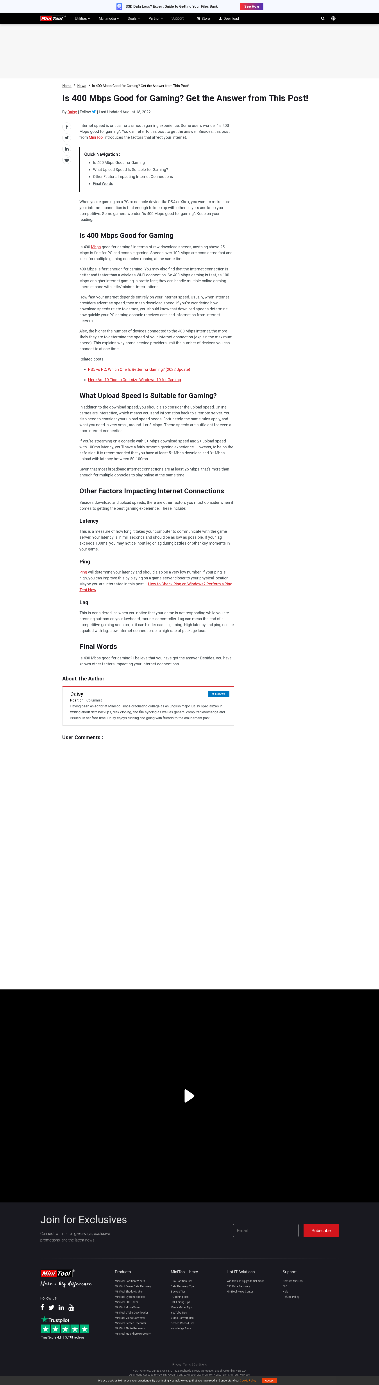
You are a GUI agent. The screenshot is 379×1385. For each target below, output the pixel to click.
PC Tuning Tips (180, 1296)
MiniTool (96, 137)
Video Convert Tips (182, 1317)
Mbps (96, 247)
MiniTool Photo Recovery (130, 1328)
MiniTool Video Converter (130, 1317)
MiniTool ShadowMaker (129, 1291)
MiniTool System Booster (130, 1296)
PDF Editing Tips (180, 1302)
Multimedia (108, 18)
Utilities (81, 18)
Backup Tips (178, 1291)
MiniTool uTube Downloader (131, 1312)
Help (285, 1291)
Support (178, 18)
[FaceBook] (42, 1308)
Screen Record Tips (183, 1323)
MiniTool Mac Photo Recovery (133, 1333)
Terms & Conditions (195, 1364)
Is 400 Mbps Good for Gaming (119, 162)
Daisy (72, 112)
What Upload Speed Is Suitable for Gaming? (130, 169)
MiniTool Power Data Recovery (133, 1286)
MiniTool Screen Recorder (130, 1323)
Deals (133, 18)
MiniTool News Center (240, 1291)
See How (251, 6)
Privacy (176, 1364)
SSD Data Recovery (238, 1286)
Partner (154, 18)
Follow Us (220, 694)
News (81, 86)
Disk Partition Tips (182, 1281)
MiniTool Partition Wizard (130, 1281)
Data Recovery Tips (182, 1286)
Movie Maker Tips (181, 1307)
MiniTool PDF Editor (126, 1302)
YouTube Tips (179, 1312)
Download (231, 18)
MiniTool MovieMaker (127, 1307)
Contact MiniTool (293, 1281)
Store (205, 18)
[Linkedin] (61, 1308)
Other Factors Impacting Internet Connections (133, 176)
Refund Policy (291, 1296)
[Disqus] (148, 795)
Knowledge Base (181, 1328)
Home (67, 86)
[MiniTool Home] (53, 18)
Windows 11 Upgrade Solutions (246, 1281)
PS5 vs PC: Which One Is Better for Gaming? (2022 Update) (139, 369)
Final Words (103, 183)
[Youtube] (71, 1308)
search (323, 18)
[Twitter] (94, 111)
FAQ (285, 1286)
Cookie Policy (248, 1380)
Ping (83, 572)
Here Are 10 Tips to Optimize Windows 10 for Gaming (134, 379)
